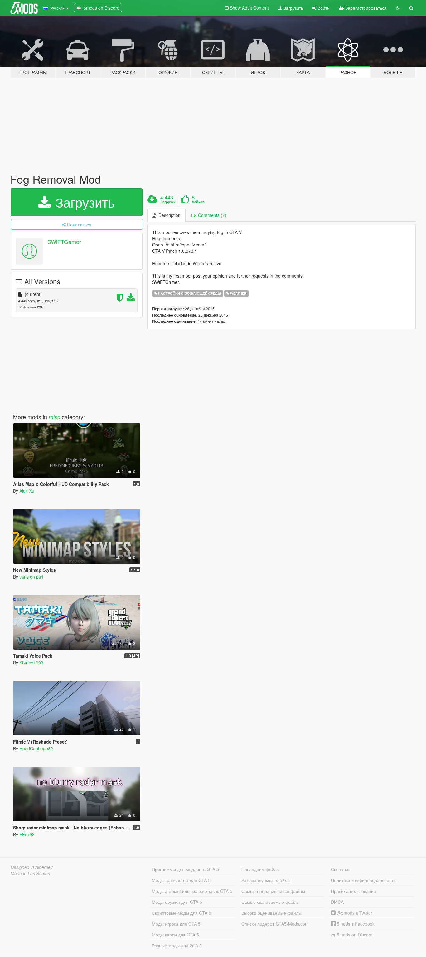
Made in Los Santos (30, 873)
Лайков (198, 202)
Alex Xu (26, 491)
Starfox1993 (31, 662)
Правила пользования (353, 891)
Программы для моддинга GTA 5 (185, 869)
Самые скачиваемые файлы (270, 902)
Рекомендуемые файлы (265, 880)
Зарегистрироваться (365, 8)
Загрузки (168, 202)
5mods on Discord (354, 934)
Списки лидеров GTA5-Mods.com (275, 924)
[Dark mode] (397, 8)
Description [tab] (168, 215)
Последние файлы (260, 869)
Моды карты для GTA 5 (175, 934)
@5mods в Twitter (354, 913)
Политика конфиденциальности (363, 880)
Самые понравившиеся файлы (273, 891)
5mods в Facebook (355, 924)
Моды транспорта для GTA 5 (181, 880)
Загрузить (292, 8)
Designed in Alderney (32, 867)
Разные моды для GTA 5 (177, 945)
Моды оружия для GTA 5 (177, 902)
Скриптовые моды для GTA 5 (181, 913)
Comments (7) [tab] (211, 215)
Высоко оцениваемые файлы (271, 913)
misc (54, 417)
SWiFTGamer (64, 241)
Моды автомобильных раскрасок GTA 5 (192, 891)
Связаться (341, 869)
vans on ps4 (31, 577)
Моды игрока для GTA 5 (176, 924)
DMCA (337, 902)
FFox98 (27, 834)
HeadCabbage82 (36, 748)
